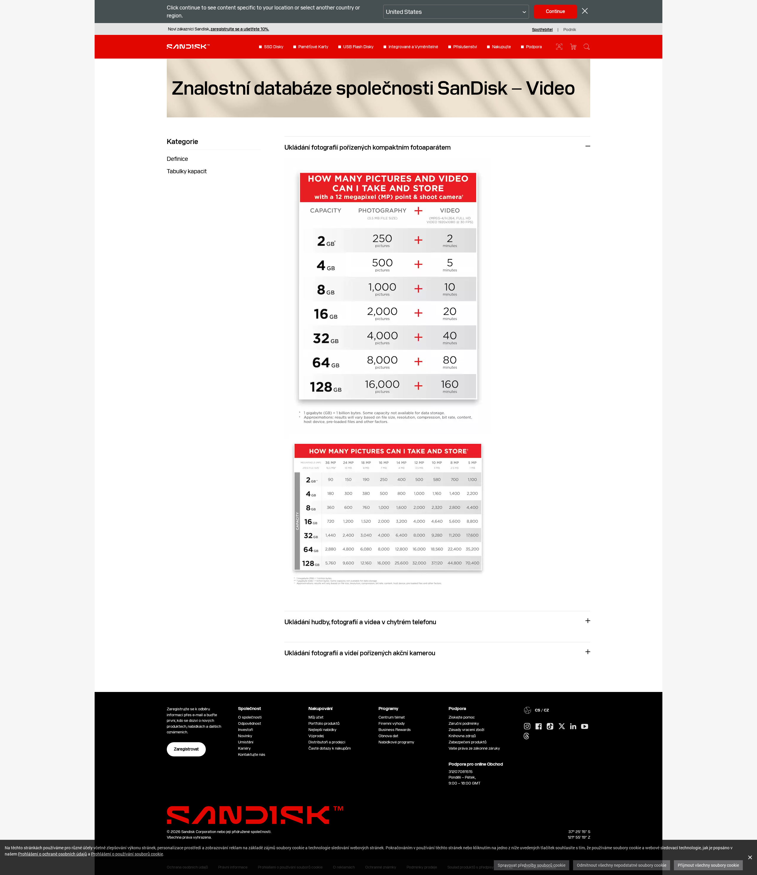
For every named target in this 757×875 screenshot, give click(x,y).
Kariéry (244, 748)
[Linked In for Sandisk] (573, 726)
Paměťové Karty (313, 46)
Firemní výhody (391, 723)
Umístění (245, 742)
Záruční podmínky (464, 723)
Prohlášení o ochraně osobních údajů (52, 854)
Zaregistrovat (186, 749)
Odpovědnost (249, 723)
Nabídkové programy (396, 742)
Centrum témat (391, 717)
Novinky (245, 735)
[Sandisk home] (188, 46)
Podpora (534, 46)
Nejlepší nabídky (322, 729)
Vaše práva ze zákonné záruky (475, 748)
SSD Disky (273, 46)
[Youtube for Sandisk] (584, 727)
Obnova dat (388, 735)
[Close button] (585, 12)
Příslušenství (465, 46)
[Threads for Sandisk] (526, 736)
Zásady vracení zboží (466, 729)
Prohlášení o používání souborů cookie (127, 854)
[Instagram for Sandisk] (527, 726)
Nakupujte (501, 46)
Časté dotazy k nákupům (329, 748)
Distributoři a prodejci (326, 742)
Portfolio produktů (323, 723)
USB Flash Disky (358, 46)
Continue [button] (555, 11)
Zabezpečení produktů (467, 742)
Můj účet (315, 717)
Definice (177, 159)
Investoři (245, 729)
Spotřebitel (542, 30)
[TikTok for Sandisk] (550, 726)
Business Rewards (394, 729)
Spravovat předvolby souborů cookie (531, 865)
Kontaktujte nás (251, 754)
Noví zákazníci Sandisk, (218, 29)
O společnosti (250, 717)
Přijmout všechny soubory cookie (708, 865)
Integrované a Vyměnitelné (413, 46)
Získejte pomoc (462, 717)
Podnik (569, 30)
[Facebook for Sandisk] (539, 726)
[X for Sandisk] (561, 726)
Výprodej (316, 735)
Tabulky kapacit (187, 171)
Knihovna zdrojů (462, 735)
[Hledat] (586, 46)
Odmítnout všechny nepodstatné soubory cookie (621, 865)
